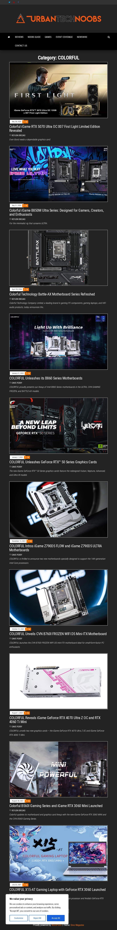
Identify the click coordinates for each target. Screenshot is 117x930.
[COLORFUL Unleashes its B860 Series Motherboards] (58, 341)
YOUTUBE (14, 2)
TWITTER (9, 2)
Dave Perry (17, 383)
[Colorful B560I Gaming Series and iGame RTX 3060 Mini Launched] (58, 769)
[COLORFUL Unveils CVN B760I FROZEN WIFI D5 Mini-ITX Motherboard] (58, 597)
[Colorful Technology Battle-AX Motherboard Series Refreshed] (58, 257)
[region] (37, 909)
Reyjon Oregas (18, 135)
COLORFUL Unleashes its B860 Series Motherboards (45, 378)
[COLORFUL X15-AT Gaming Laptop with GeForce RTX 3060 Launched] (58, 853)
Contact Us (21, 45)
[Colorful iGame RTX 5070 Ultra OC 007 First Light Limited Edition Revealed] (58, 90)
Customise (18, 918)
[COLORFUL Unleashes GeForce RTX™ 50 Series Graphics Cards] (58, 425)
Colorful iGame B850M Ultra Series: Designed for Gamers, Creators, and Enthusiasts (56, 212)
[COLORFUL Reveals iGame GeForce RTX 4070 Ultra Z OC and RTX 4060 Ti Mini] (58, 681)
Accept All (56, 918)
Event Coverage (64, 37)
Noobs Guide (34, 37)
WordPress (57, 925)
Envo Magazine (77, 925)
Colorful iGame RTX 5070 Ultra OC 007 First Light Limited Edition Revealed (54, 128)
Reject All (37, 918)
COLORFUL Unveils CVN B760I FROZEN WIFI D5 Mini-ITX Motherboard (58, 634)
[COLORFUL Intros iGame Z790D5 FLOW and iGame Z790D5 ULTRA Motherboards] (58, 509)
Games (48, 37)
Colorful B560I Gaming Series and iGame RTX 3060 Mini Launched (55, 806)
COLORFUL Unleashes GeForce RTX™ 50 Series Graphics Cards (53, 462)
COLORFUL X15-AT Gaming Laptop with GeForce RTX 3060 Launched (57, 889)
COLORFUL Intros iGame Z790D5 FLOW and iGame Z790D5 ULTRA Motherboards (55, 548)
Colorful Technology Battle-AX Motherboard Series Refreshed (52, 294)
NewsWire (82, 37)
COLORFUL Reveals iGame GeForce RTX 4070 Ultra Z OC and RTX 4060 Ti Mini (54, 720)
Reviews (19, 37)
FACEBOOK (18, 2)
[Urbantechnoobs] (9, 37)
